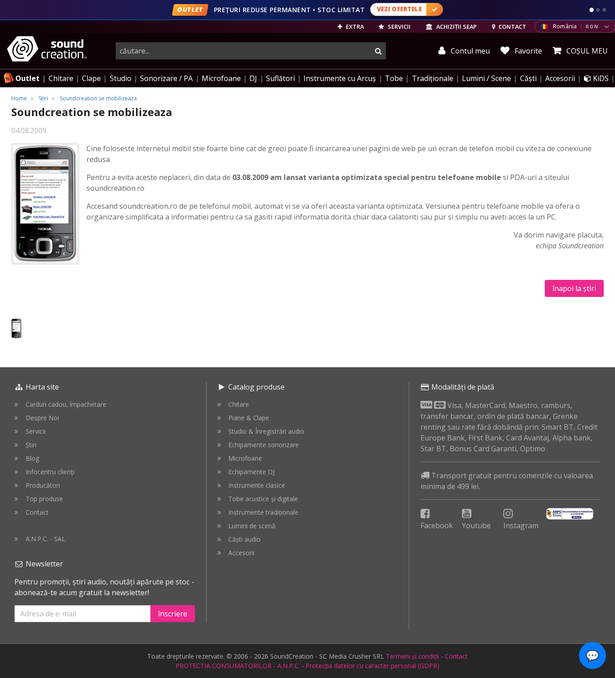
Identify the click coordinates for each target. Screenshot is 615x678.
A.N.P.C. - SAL (45, 538)
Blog (32, 458)
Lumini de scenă (252, 525)
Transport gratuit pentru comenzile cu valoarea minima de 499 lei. (507, 481)
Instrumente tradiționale (263, 512)
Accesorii (560, 78)
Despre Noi (42, 417)
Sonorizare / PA (166, 78)
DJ (253, 78)
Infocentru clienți (50, 471)
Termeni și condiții (412, 656)
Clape (91, 78)
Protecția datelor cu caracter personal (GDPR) (372, 665)
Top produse (44, 498)
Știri (31, 444)
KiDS (600, 78)
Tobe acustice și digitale (263, 498)
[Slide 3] (604, 10)
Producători (43, 485)
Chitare (61, 78)
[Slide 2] (598, 10)
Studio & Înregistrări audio (266, 431)
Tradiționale (432, 78)
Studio (120, 78)
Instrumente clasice (256, 485)
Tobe (394, 78)
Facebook (437, 525)
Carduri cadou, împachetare (66, 404)
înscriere (172, 614)
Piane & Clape (248, 417)
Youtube (476, 525)
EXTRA (354, 26)
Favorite (527, 51)
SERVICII (398, 26)
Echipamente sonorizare (263, 444)
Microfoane (221, 78)
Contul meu (469, 51)
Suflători (280, 78)
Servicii (35, 431)
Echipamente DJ (251, 471)
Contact (37, 512)
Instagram (520, 525)
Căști (528, 78)
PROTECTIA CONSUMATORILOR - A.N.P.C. (238, 665)
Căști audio (244, 539)
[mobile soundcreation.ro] (16, 328)
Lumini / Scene (486, 78)
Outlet (27, 78)
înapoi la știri (574, 288)
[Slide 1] (591, 10)
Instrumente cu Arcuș (339, 78)
